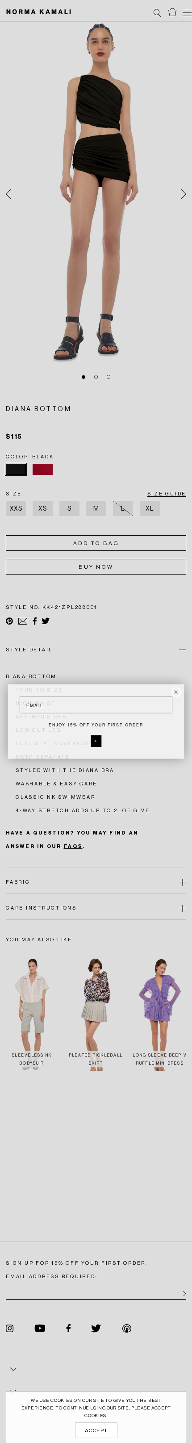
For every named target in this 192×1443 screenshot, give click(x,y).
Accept (96, 1430)
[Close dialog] (176, 692)
